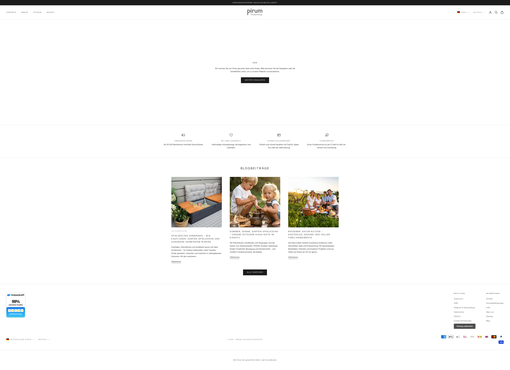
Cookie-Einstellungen (462, 321)
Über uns (490, 312)
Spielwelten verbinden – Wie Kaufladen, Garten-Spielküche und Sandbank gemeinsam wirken (195, 239)
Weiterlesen (176, 261)
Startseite (11, 12)
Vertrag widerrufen (464, 326)
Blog (488, 321)
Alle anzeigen (255, 272)
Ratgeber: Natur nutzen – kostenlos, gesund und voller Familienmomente (309, 234)
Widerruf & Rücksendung (464, 307)
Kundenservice (326, 141)
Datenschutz (459, 312)
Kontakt (50, 12)
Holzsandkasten (179, 231)
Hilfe (488, 307)
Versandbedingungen (495, 303)
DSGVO (457, 316)
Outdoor (37, 12)
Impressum (458, 298)
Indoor (24, 12)
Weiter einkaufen (255, 80)
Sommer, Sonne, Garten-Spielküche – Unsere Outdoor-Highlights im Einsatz (254, 234)
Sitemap (489, 316)
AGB (456, 303)
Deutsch (477, 12)
